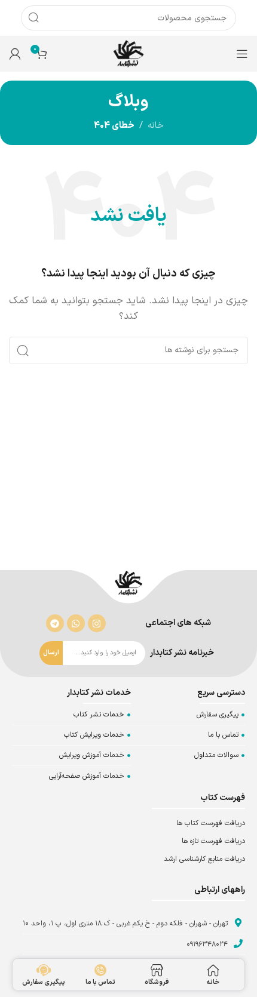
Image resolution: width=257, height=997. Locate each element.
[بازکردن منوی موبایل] (242, 54)
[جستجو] (33, 17)
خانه (156, 126)
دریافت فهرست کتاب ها (210, 823)
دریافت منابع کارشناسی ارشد (204, 859)
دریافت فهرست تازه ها (213, 841)
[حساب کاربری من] (15, 54)
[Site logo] (128, 53)
